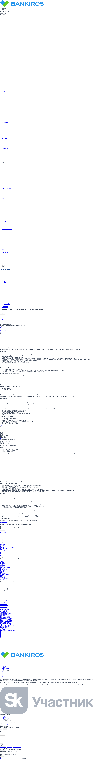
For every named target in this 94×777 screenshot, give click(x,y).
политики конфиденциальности (30, 732)
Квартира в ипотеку (3, 607)
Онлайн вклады (3, 629)
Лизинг (4, 237)
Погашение (4, 138)
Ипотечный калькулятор (4, 609)
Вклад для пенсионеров (4, 626)
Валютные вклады (7, 283)
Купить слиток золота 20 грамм (6, 635)
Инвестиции (5, 122)
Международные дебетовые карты (6, 621)
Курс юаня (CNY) (7, 305)
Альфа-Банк (2, 561)
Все (3, 319)
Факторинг (4, 221)
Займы (3, 91)
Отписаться (4, 671)
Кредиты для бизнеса (7, 188)
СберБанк (2, 560)
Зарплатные (2, 551)
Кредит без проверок (4, 605)
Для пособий (2, 554)
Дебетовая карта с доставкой (5, 624)
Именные (2, 555)
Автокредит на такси (4, 615)
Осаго (1, 637)
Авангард (2, 566)
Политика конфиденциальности (6, 747)
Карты (3, 71)
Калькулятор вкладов (8, 286)
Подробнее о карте (3, 425)
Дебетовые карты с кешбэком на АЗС (7, 625)
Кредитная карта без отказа (5, 616)
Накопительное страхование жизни (6, 636)
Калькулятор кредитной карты (5, 617)
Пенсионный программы (4, 633)
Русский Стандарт (3, 569)
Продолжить (2, 746)
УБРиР (12, 428)
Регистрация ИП (3, 643)
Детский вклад (3, 628)
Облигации (2, 632)
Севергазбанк (2, 579)
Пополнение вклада (4, 627)
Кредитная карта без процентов (6, 620)
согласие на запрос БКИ (27, 733)
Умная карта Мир (3, 330)
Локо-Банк (2, 571)
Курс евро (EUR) (7, 304)
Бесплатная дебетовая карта (5, 623)
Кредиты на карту (3, 604)
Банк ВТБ (2, 562)
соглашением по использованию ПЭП (14, 733)
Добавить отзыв (5, 306)
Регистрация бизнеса (7, 229)
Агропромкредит (3, 577)
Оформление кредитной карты (6, 618)
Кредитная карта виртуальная (5, 619)
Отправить (2, 756)
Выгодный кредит (3, 603)
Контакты (4, 674)
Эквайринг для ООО (4, 642)
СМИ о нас (4, 667)
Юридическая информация (7, 672)
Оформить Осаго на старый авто (6, 640)
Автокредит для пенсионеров (5, 613)
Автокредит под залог (4, 612)
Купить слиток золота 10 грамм (6, 634)
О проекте (4, 666)
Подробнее (2, 438)
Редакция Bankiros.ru (4, 532)
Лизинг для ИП (3, 644)
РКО (3, 198)
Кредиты (4, 41)
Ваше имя (2, 731)
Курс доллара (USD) (7, 303)
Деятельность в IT (5, 676)
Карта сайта (4, 675)
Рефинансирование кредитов (5, 602)
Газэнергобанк (3, 573)
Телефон (1, 730)
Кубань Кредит (3, 570)
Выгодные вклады (7, 284)
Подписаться (3, 530)
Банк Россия (2, 568)
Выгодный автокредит (4, 611)
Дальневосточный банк (4, 578)
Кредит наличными (3, 601)
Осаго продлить (3, 639)
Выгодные (4, 321)
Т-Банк (1, 564)
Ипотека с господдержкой (5, 606)
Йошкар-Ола (2, 576)
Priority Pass (2, 544)
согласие (5, 732)
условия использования (17, 747)
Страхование (5, 148)
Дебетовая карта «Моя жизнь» (5, 428)
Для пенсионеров (7, 285)
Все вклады (6, 281)
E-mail (1, 755)
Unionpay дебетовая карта (5, 622)
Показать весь (3, 314)
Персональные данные (6, 673)
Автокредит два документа (5, 614)
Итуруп (1, 575)
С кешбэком (4, 320)
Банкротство (5, 252)
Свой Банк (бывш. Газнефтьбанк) (6, 574)
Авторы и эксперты (5, 668)
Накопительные (3, 552)
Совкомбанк (2, 565)
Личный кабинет (5, 307)
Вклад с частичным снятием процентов (7, 630)
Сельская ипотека (3, 610)
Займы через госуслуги (4, 600)
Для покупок (2, 550)
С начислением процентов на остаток (7, 547)
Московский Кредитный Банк (5, 567)
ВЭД (3, 249)
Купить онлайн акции (4, 631)
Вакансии (4, 669)
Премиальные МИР (3, 548)
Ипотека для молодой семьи (5, 608)
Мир (1, 549)
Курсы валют (6, 302)
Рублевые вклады (7, 282)
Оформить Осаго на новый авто (6, 638)
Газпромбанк (9, 330)
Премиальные (2, 553)
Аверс (1, 572)
